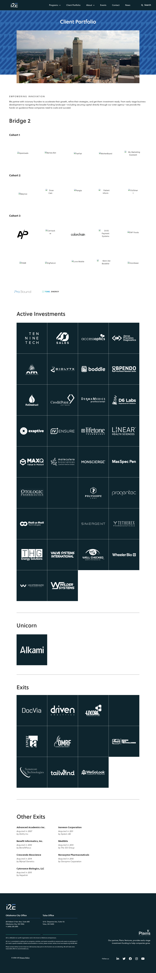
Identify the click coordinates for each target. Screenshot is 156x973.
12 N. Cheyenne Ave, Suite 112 (53, 922)
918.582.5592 (73, 943)
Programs (53, 5)
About (89, 5)
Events (103, 5)
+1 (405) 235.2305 (12, 926)
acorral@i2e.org (65, 943)
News (127, 5)
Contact (115, 5)
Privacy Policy (25, 958)
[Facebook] (130, 959)
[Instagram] (136, 959)
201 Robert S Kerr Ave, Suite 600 (18, 922)
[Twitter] (124, 959)
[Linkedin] (118, 959)
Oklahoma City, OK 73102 (15, 924)
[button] (144, 5)
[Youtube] (143, 959)
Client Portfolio (73, 5)
